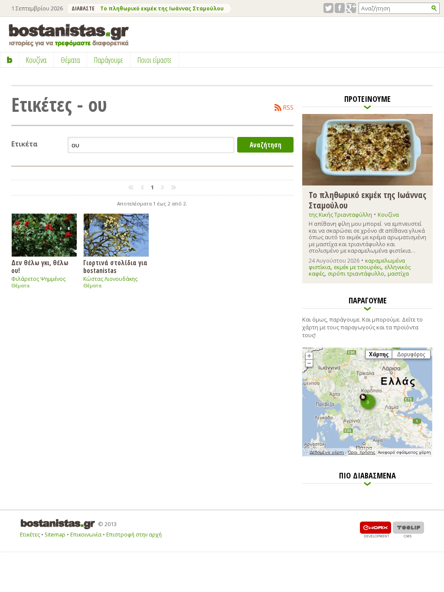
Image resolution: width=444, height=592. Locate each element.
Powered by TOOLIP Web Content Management (408, 529)
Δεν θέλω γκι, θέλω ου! (40, 266)
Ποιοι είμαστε (154, 60)
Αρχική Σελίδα (9, 59)
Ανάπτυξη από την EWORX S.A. (375, 529)
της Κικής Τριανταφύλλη (340, 214)
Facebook (340, 8)
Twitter (328, 8)
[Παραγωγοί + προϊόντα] (367, 455)
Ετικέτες (30, 534)
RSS (288, 107)
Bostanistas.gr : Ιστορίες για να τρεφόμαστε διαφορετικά (69, 35)
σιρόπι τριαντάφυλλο (356, 273)
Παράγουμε (108, 60)
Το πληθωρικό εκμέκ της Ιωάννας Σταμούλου (162, 8)
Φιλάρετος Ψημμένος (38, 279)
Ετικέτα (24, 144)
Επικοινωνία (85, 534)
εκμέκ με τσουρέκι (357, 267)
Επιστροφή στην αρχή (134, 534)
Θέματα (20, 285)
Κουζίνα (388, 214)
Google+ (351, 8)
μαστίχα (398, 273)
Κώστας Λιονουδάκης (110, 279)
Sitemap (55, 534)
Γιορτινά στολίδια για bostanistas (115, 266)
